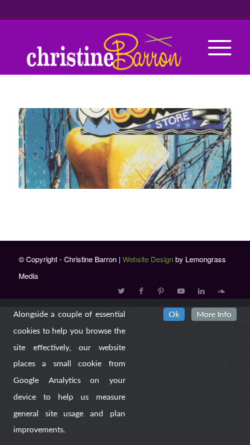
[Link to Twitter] (121, 290)
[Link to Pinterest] (161, 290)
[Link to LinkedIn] (201, 290)
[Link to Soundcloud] (221, 290)
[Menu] (213, 47)
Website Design (148, 259)
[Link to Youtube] (181, 290)
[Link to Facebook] (141, 290)
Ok (174, 314)
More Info (214, 314)
